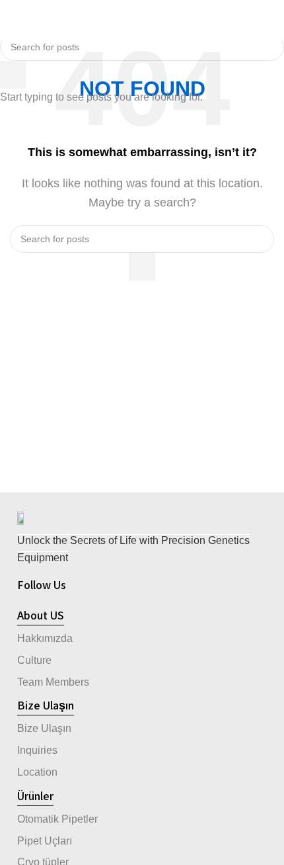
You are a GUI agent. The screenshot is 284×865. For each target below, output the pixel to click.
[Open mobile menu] (15, 20)
